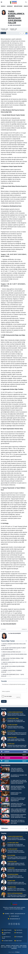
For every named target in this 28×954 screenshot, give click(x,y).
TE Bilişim (17, 952)
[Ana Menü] (1, 2)
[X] (12, 924)
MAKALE (3, 6)
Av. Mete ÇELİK (10, 743)
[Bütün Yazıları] (26, 641)
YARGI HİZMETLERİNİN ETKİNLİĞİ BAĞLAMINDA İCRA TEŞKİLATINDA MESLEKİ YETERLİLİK (16, 739)
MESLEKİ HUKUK (18, 6)
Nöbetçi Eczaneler (8, 930)
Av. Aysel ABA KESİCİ (12, 724)
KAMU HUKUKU (23, 945)
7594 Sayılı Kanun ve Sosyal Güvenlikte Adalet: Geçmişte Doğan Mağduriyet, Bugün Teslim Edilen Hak (16, 895)
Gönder (4, 701)
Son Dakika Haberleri (8, 940)
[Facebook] (9, 924)
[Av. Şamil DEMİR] (3, 882)
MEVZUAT (9, 947)
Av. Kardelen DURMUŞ (12, 874)
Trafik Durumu (19, 932)
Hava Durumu (19, 930)
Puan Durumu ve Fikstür (6, 937)
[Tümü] (26, 709)
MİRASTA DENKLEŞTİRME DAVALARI (11, 652)
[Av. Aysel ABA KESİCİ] (3, 726)
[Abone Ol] (26, 33)
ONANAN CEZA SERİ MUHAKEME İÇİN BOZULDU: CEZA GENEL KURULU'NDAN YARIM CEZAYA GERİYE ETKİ (17, 746)
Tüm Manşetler (19, 936)
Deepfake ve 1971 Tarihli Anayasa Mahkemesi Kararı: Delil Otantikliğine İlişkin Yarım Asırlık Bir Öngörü (16, 889)
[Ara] (26, 2)
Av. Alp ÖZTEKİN (11, 731)
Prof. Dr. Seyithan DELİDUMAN (14, 893)
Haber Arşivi (19, 940)
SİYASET (19, 947)
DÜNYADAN (14, 948)
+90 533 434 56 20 (15, 916)
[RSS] (19, 924)
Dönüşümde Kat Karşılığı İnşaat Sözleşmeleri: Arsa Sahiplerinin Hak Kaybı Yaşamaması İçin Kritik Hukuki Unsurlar (16, 721)
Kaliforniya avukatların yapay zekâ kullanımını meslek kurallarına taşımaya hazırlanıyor (17, 883)
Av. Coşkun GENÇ (11, 887)
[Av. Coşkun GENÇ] (3, 888)
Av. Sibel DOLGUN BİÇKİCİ (14, 25)
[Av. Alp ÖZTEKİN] (3, 732)
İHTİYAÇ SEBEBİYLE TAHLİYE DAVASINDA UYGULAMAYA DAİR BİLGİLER (15, 876)
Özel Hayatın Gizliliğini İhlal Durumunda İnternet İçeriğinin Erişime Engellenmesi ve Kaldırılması (17, 733)
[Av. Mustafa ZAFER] (3, 739)
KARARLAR (9, 6)
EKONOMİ (24, 947)
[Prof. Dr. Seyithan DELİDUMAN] (3, 894)
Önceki (4, 629)
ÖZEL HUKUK (4, 947)
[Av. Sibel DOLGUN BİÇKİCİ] (3, 12)
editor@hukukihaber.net (15, 918)
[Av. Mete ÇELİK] (3, 745)
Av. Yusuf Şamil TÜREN (12, 718)
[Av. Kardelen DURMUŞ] (3, 875)
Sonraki (24, 629)
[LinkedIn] (16, 924)
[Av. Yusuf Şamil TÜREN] (3, 720)
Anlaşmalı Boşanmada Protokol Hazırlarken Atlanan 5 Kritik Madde (15, 727)
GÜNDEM (15, 947)
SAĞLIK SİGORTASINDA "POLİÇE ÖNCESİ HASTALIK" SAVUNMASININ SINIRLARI (16, 714)
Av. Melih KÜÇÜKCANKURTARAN (15, 712)
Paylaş (4, 33)
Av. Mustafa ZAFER (12, 737)
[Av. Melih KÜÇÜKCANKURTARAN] (3, 713)
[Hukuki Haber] (13, 2)
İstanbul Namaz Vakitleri (6, 933)
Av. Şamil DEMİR (11, 880)
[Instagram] (14, 924)
